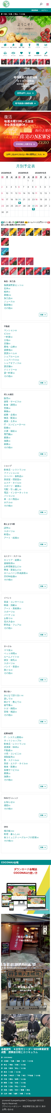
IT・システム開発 (13, 737)
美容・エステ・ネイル (16, 763)
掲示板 (9, 830)
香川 (16, 1090)
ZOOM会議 (10, 576)
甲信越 (30, 1075)
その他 (22, 14)
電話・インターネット (16, 492)
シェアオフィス (12, 363)
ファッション (11, 472)
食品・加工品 (9, 281)
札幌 (12, 1061)
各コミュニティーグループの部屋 (21, 837)
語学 (7, 527)
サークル (8, 646)
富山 (16, 1068)
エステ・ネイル (12, 482)
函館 (18, 1061)
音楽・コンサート (13, 601)
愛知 (11, 1079)
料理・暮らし (12, 834)
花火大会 (9, 621)
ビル (7, 333)
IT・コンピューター (14, 424)
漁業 (7, 440)
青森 (11, 1065)
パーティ (9, 615)
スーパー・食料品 (13, 476)
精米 (7, 291)
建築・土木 (10, 421)
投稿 (41, 315)
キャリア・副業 (12, 560)
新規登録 (35, 10)
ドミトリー (10, 369)
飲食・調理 (10, 404)
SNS (6, 827)
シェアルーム (11, 356)
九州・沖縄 (8, 1094)
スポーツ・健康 (12, 486)
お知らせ (9, 802)
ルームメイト (11, 656)
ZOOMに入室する (24, 144)
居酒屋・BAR (11, 747)
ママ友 (8, 650)
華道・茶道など (12, 569)
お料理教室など (12, 566)
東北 (5, 1065)
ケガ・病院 (10, 708)
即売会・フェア (12, 624)
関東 (5, 1075)
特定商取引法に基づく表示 (34, 1106)
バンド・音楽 (11, 666)
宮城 (16, 1065)
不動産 (7, 326)
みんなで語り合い (13, 695)
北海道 (6, 1061)
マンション (10, 330)
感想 (7, 805)
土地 (7, 340)
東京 (5, 1072)
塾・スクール (11, 760)
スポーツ (9, 531)
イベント (8, 598)
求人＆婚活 (8, 394)
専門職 (8, 434)
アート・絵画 (11, 537)
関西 (5, 1083)
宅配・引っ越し (12, 489)
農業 (7, 437)
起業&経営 (8, 733)
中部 (5, 1079)
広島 (10, 14)
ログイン (44, 10)
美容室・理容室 (12, 479)
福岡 (15, 1094)
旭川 (24, 1061)
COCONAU (8, 1057)
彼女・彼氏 (10, 660)
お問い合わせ (7, 1109)
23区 (11, 1072)
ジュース (9, 301)
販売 (7, 398)
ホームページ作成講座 (16, 573)
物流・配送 (10, 417)
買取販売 (9, 756)
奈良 (16, 1083)
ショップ (8, 466)
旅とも (8, 669)
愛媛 (22, 1090)
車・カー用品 (11, 499)
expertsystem (19, 1100)
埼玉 (24, 1075)
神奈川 (12, 1075)
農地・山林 (10, 346)
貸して (8, 698)
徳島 (11, 1090)
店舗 (7, 343)
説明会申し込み (24, 93)
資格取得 (9, 563)
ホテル (8, 502)
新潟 (11, 1068)
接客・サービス (12, 401)
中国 (5, 14)
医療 (7, 427)
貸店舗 (8, 366)
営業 (7, 408)
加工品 (8, 298)
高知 (28, 1090)
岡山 (16, 14)
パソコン (9, 495)
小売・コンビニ (12, 753)
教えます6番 (9, 524)
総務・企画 (10, 414)
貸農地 (8, 350)
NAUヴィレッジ (11, 798)
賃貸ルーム (10, 353)
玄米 (7, 288)
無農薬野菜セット (13, 285)
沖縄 (21, 1094)
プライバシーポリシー (11, 1106)
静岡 (16, 1079)
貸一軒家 (9, 372)
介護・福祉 (10, 431)
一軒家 (8, 336)
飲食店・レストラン (15, 469)
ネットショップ (12, 740)
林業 (7, 444)
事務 (7, 411)
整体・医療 (10, 766)
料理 (7, 534)
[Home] (6, 4)
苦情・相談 (10, 711)
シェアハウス (11, 359)
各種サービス (11, 770)
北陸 (5, 1068)
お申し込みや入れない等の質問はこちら (24, 154)
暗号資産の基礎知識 (24, 103)
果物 (7, 295)
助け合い (8, 691)
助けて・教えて (12, 701)
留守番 (8, 705)
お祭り (8, 618)
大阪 (11, 1083)
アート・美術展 (12, 608)
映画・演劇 (10, 605)
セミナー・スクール (12, 556)
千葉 (18, 1075)
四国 (5, 1090)
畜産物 (8, 304)
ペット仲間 (10, 653)
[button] (47, 4)
